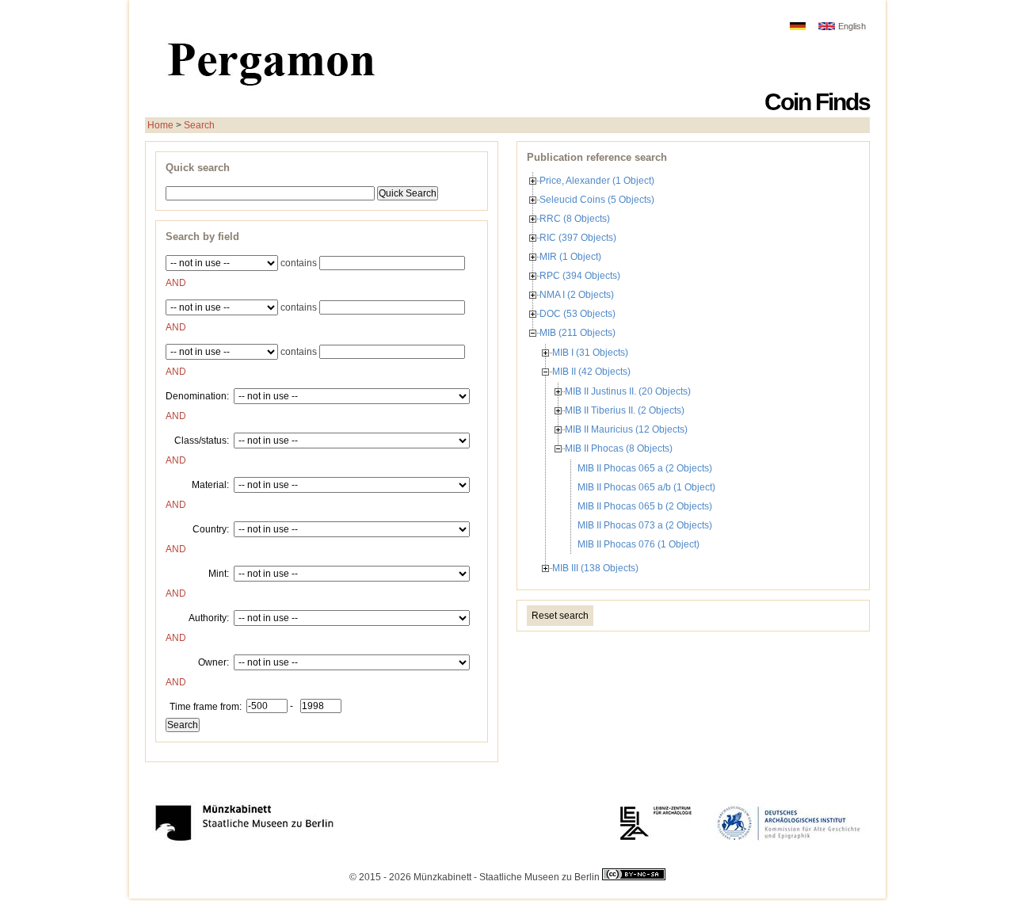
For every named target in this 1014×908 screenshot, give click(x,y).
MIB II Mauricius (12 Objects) (626, 429)
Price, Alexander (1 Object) (596, 180)
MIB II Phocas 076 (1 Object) (639, 544)
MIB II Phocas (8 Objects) (619, 448)
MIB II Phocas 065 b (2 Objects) (645, 506)
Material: (210, 484)
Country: (211, 528)
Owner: (213, 661)
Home (160, 125)
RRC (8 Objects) (574, 218)
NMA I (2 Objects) (576, 294)
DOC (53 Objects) (577, 313)
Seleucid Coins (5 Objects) (596, 199)
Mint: (218, 573)
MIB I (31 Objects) (590, 352)
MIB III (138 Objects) (595, 568)
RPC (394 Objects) (579, 275)
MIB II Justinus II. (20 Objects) (628, 391)
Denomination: (197, 395)
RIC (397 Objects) (577, 237)
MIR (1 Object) (570, 256)
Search (199, 125)
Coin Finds (817, 102)
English (852, 26)
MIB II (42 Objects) (591, 371)
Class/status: (201, 439)
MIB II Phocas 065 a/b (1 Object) (646, 487)
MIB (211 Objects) (577, 332)
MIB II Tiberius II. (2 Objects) (624, 410)
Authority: (209, 617)
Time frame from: (206, 706)
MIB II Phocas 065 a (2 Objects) (645, 468)
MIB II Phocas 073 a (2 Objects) (645, 525)
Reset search (560, 615)
